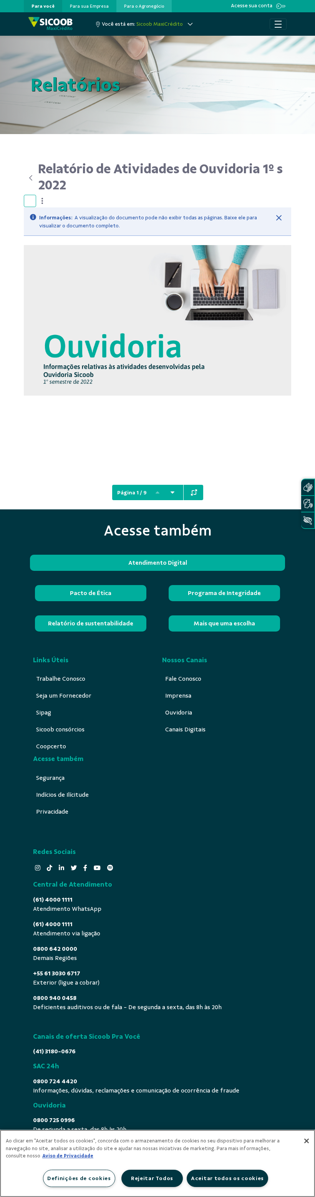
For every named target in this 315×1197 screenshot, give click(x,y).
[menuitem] (43, 6)
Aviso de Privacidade (67, 1156)
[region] (157, 1163)
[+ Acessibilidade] (307, 520)
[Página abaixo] (172, 492)
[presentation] (43, 6)
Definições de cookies (79, 1178)
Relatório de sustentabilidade (90, 623)
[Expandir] (194, 492)
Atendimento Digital (157, 562)
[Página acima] (157, 492)
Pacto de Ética (90, 593)
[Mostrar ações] (42, 201)
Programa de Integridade (224, 593)
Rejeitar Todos (152, 1178)
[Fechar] (279, 218)
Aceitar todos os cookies (227, 1178)
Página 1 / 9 (132, 493)
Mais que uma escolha (224, 623)
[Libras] (307, 487)
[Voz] (307, 504)
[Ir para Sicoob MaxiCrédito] (50, 24)
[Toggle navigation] (278, 24)
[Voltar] (31, 178)
